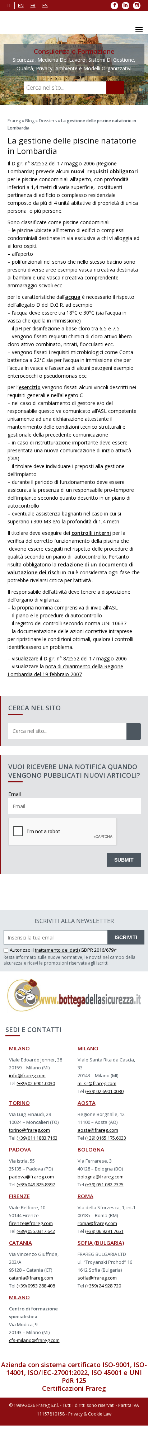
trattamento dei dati (57, 950)
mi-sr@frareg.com (97, 1083)
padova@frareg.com (31, 1176)
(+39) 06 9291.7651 (104, 1231)
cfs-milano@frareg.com (34, 1340)
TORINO (19, 1102)
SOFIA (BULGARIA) (101, 1242)
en (21, 5)
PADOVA (20, 1149)
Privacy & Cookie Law (89, 1414)
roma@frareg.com (97, 1223)
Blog (29, 121)
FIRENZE (19, 1196)
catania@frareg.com (31, 1278)
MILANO (19, 1048)
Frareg (14, 121)
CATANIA (20, 1242)
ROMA (85, 1196)
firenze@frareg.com (31, 1223)
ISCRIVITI (126, 937)
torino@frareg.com (29, 1130)
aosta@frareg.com (98, 1130)
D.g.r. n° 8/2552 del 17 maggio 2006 (85, 658)
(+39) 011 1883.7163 (37, 1138)
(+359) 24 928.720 (103, 1285)
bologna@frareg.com (101, 1176)
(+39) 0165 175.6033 (105, 1138)
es (45, 5)
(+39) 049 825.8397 (36, 1184)
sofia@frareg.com (97, 1278)
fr (33, 5)
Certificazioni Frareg (74, 1388)
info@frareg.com (27, 1075)
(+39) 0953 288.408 (36, 1285)
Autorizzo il (22, 950)
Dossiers (48, 121)
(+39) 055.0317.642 (36, 1231)
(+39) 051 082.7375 (104, 1184)
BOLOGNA (91, 1149)
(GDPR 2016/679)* (98, 950)
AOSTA (87, 1102)
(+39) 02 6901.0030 (36, 1083)
